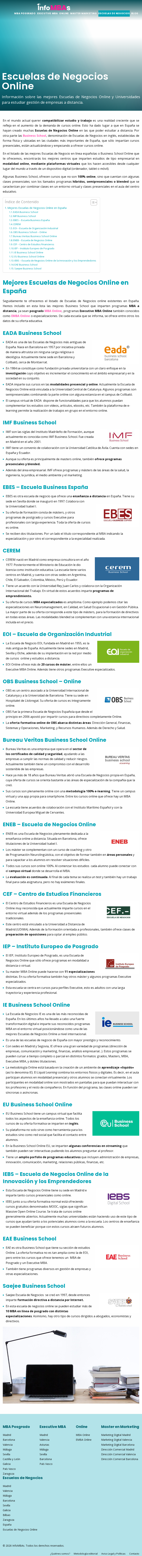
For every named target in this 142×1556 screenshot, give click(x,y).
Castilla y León (11, 1459)
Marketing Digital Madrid (116, 1435)
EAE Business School (26, 264)
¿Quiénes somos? (60, 1553)
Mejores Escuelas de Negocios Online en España (37, 208)
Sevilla (6, 1454)
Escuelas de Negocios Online (20, 1529)
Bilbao (6, 1515)
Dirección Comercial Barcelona (119, 1459)
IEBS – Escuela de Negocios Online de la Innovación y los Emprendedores (55, 260)
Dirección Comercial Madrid (117, 1449)
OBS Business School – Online (30, 232)
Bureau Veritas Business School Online (35, 236)
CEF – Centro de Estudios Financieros (33, 244)
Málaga (7, 1449)
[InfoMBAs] (53, 6)
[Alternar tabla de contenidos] (92, 202)
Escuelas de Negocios (114, 13)
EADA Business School (25, 212)
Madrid (7, 1435)
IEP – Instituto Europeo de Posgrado (34, 248)
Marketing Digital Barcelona (117, 1444)
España (7, 1524)
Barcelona (9, 1439)
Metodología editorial (86, 1553)
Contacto (134, 1553)
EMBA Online (20, 316)
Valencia (8, 1444)
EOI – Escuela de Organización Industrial (35, 228)
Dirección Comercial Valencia (118, 1454)
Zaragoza (8, 1473)
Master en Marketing (120, 1427)
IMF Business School (24, 216)
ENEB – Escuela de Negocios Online (32, 240)
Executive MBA (47, 13)
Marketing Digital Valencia (116, 1439)
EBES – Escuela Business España (31, 220)
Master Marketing (83, 13)
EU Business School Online (29, 256)
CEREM (17, 224)
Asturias (44, 1444)
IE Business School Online (28, 252)
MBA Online (53, 311)
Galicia (7, 1464)
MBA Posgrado (25, 13)
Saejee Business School (27, 268)
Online (64, 13)
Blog (134, 13)
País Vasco (9, 1469)
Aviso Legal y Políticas (113, 1553)
